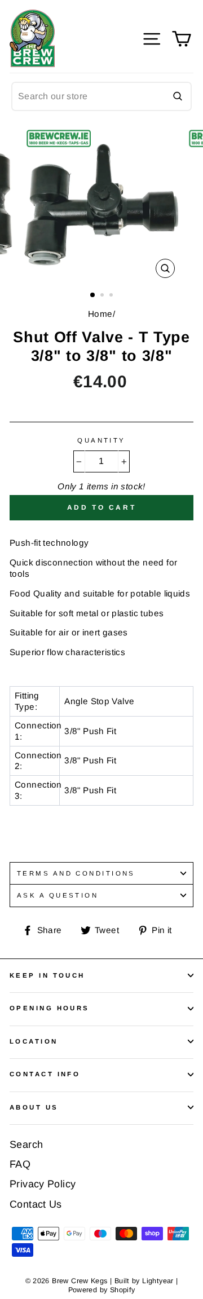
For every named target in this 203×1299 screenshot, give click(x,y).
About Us (34, 1107)
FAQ (20, 1164)
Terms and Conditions (76, 873)
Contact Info (45, 1074)
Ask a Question (57, 895)
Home (100, 314)
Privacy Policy (43, 1184)
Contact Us (36, 1204)
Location (34, 1041)
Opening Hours (50, 1008)
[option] (101, 203)
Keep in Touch (47, 975)
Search (26, 1144)
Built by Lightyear (144, 1281)
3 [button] (112, 296)
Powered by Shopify (101, 1290)
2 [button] (103, 296)
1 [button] (93, 295)
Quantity (101, 440)
